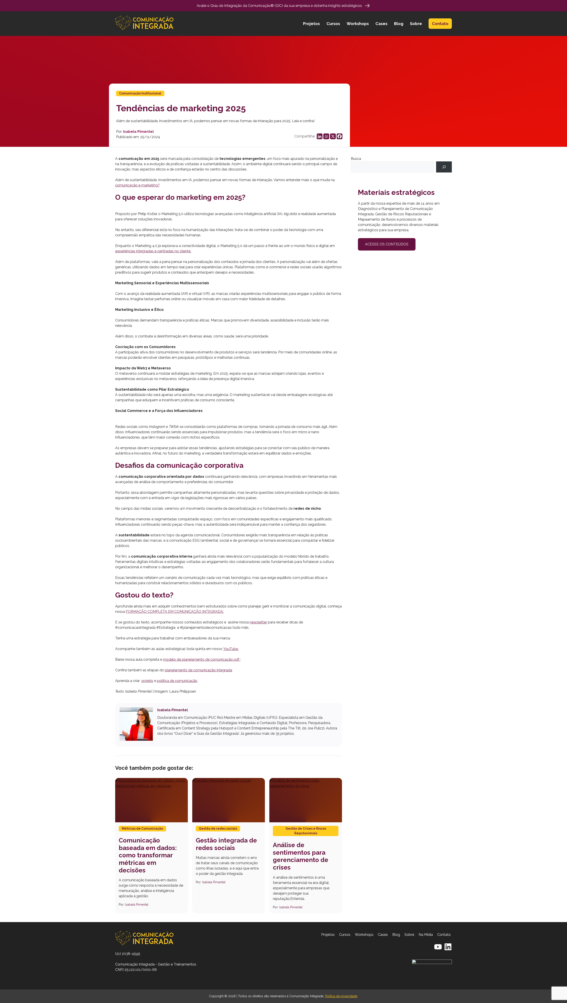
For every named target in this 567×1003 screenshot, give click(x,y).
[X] (333, 136)
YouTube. (231, 649)
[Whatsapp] (326, 136)
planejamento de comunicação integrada (198, 670)
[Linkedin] (319, 136)
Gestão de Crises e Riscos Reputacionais (305, 831)
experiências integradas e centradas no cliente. (153, 251)
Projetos (311, 23)
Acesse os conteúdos (386, 244)
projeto (147, 681)
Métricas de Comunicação (142, 828)
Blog (398, 23)
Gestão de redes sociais (218, 828)
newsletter (258, 622)
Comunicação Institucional (140, 93)
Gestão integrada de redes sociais (226, 844)
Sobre (416, 23)
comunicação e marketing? (137, 185)
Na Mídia (426, 934)
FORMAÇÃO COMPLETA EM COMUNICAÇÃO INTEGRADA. (175, 611)
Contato (440, 23)
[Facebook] (339, 136)
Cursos (333, 23)
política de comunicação (177, 681)
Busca (356, 159)
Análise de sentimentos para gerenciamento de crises (300, 856)
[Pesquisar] (444, 166)
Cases (381, 23)
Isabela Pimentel (138, 131)
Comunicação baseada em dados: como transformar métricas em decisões (148, 855)
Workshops (358, 23)
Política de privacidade (341, 996)
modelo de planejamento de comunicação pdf (201, 659)
